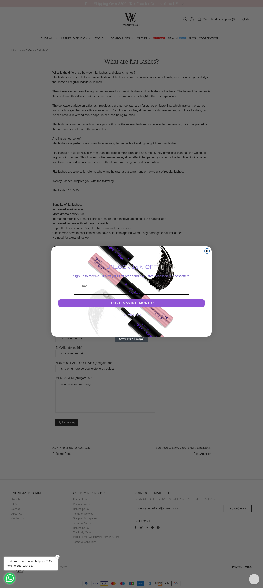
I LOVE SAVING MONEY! (131, 303)
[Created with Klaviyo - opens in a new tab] (131, 339)
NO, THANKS (131, 315)
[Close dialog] (207, 250)
